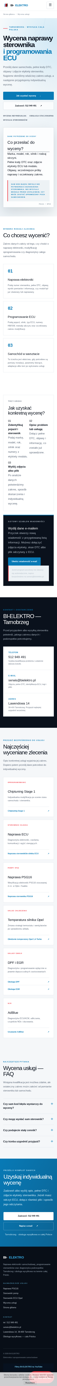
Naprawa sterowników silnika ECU (28, 853)
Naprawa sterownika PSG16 (28, 896)
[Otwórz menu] (50, 5)
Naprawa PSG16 (10, 1288)
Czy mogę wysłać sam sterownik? (23, 1119)
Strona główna (9, 14)
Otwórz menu (50, 5)
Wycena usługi (10, 1303)
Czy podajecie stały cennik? (20, 1130)
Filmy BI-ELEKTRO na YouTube (28, 1367)
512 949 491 (17, 657)
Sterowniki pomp (10, 1293)
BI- (19, 5)
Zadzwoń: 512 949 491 (28, 106)
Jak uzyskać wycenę (28, 96)
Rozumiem (30, 1383)
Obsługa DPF (28, 982)
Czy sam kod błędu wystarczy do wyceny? (23, 1106)
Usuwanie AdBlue (28, 1032)
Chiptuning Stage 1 (28, 811)
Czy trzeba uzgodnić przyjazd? (21, 1141)
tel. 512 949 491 (10, 1322)
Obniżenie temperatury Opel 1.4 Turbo (28, 939)
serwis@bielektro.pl (22, 680)
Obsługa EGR (28, 989)
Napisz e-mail (28, 1226)
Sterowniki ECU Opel (12, 1298)
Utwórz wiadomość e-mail (24, 561)
